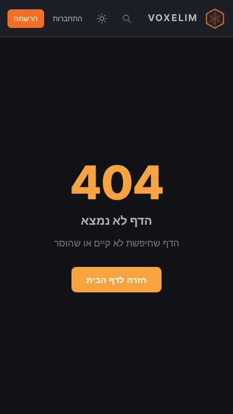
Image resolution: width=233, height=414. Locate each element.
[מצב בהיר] (101, 18)
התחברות (68, 18)
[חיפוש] (127, 18)
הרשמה (26, 18)
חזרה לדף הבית (116, 279)
